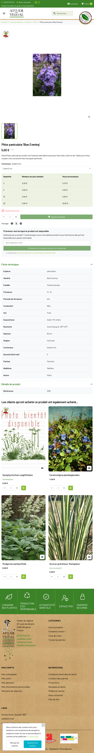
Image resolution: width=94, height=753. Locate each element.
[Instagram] (38, 2)
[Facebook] (36, 2)
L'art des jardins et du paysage (15, 723)
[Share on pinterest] (21, 223)
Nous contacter (25, 2)
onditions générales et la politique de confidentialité (36, 253)
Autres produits (55, 627)
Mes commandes (9, 674)
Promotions (53, 682)
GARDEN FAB (7, 718)
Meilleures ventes (56, 691)
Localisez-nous (24, 638)
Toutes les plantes (56, 639)
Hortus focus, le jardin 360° (14, 714)
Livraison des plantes (58, 678)
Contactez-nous (24, 642)
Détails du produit (10, 384)
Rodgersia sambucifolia (14, 563)
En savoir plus (33, 736)
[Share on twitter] (16, 223)
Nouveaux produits (57, 686)
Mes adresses (7, 682)
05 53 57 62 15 (8, 2)
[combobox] (62, 13)
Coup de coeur (55, 635)
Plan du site (53, 699)
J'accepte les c (31, 253)
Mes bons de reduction (11, 691)
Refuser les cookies (14, 744)
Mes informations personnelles (15, 686)
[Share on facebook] (12, 223)
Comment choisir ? (57, 631)
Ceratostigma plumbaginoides (64, 475)
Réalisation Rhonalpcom (60, 749)
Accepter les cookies (32, 744)
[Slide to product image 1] (9, 131)
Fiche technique (10, 264)
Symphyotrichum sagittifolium (17, 475)
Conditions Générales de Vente (62, 674)
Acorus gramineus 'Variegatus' (64, 563)
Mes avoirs (6, 678)
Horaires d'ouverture (26, 645)
